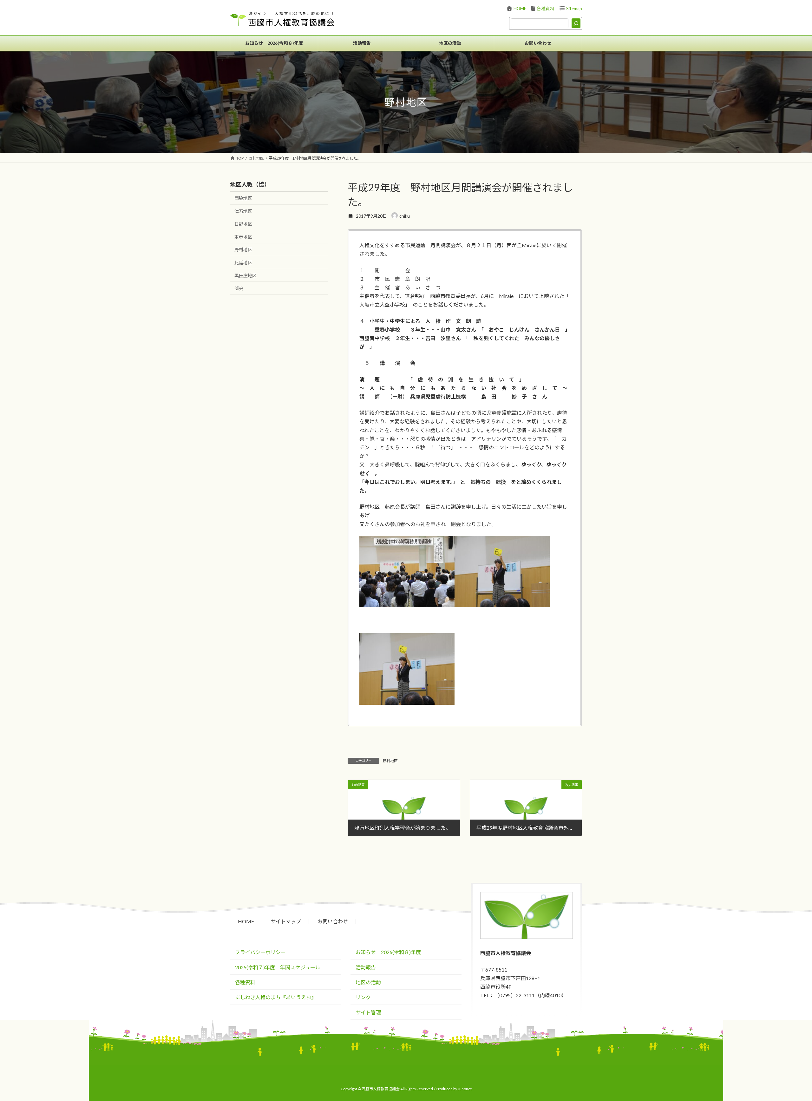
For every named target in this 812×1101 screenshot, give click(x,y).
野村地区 (390, 760)
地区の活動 (368, 982)
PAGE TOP (796, 1072)
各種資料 (545, 8)
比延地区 (243, 262)
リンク (363, 997)
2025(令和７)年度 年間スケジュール (277, 967)
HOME (520, 8)
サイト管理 (368, 1012)
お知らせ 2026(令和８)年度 (388, 952)
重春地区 (243, 237)
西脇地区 (243, 198)
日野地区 (243, 224)
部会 (238, 288)
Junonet (465, 1088)
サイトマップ (286, 921)
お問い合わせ (333, 921)
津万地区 (243, 211)
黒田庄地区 (245, 275)
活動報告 (366, 967)
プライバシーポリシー (260, 952)
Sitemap (574, 8)
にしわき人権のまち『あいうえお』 (275, 997)
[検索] (576, 23)
